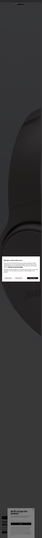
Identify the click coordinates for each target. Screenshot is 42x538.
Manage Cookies (8, 278)
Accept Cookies (32, 278)
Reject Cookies (18, 278)
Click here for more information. (15, 267)
